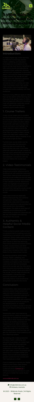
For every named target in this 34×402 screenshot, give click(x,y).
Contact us (19, 369)
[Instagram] (19, 399)
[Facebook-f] (15, 399)
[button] (30, 5)
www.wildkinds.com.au (11, 378)
